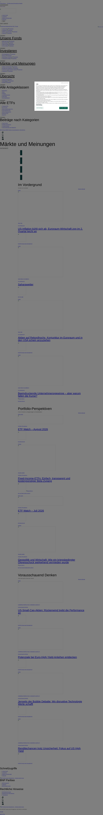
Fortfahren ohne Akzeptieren (65, 82)
